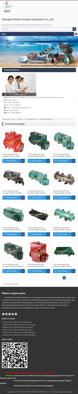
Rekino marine (19, 373)
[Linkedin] (9, 314)
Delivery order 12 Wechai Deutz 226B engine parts (19, 332)
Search (74, 29)
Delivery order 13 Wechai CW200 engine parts (18, 330)
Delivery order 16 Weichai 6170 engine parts (17, 322)
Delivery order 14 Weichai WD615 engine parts (18, 327)
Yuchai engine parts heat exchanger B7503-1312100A (37, 228)
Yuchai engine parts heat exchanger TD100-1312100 (62, 265)
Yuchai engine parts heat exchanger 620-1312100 (36, 265)
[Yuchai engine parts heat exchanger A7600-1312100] (39, 177)
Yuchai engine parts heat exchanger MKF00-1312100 (11, 228)
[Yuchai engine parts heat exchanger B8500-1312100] (64, 141)
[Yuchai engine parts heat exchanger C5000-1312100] (64, 214)
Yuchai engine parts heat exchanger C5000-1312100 (62, 228)
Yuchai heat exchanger (10, 284)
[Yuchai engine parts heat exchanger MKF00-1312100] (13, 214)
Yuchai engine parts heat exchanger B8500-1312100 (62, 155)
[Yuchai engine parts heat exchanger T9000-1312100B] (13, 177)
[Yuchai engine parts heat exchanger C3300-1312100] (64, 177)
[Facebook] (3, 314)
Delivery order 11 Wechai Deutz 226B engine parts (19, 335)
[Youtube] (16, 314)
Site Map (69, 392)
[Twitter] (12, 314)
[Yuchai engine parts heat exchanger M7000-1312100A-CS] (13, 251)
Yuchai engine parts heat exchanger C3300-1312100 (62, 192)
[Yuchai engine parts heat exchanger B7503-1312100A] (39, 214)
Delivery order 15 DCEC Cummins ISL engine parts (19, 324)
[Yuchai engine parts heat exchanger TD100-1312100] (64, 251)
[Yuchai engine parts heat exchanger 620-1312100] (39, 253)
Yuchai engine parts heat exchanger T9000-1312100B (11, 192)
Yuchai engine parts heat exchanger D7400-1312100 (11, 155)
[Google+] (6, 314)
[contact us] (19, 84)
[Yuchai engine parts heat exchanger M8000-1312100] (39, 141)
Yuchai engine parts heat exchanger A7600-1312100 (36, 192)
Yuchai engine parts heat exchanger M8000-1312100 (37, 155)
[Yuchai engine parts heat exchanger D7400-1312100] (13, 142)
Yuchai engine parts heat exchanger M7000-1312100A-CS (13, 265)
